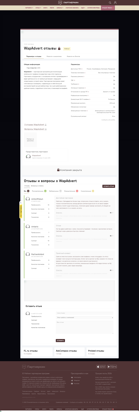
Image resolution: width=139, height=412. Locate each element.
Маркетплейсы (41, 393)
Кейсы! (66, 48)
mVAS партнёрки (29, 44)
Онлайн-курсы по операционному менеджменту (51, 386)
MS (108, 402)
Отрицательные (69, 191)
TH (111, 402)
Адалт (48, 391)
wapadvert (36, 155)
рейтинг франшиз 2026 (29, 386)
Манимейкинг (26, 393)
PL (97, 402)
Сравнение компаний (62, 402)
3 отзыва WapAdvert (34, 125)
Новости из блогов (73, 56)
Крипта (34, 393)
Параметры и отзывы (33, 56)
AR (114, 402)
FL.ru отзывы (31, 351)
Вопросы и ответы (37, 185)
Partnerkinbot (37, 254)
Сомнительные (86, 191)
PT (92, 402)
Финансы (62, 391)
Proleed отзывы (96, 351)
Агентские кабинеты (72, 8)
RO (100, 402)
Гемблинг (36, 391)
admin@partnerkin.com (28, 397)
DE (90, 402)
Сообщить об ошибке (108, 119)
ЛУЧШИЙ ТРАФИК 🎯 (108, 8)
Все (25, 191)
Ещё (82, 8)
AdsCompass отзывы (66, 351)
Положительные (37, 191)
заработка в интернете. (50, 379)
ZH (103, 402)
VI (116, 402)
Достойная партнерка (64, 198)
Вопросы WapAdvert (34, 129)
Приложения (51, 393)
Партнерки (28, 8)
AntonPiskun (37, 199)
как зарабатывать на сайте (48, 381)
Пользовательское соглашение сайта (38, 402)
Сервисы (59, 8)
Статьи (38, 8)
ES (87, 402)
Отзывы (27, 185)
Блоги (45, 8)
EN (84, 402)
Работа (52, 8)
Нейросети (55, 391)
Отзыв (58, 225)
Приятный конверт (63, 253)
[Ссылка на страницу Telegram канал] (72, 380)
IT (105, 402)
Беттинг (43, 391)
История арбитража (93, 8)
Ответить (59, 212)
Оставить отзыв (109, 186)
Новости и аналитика (54, 56)
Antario (34, 227)
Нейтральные (54, 191)
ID (95, 402)
